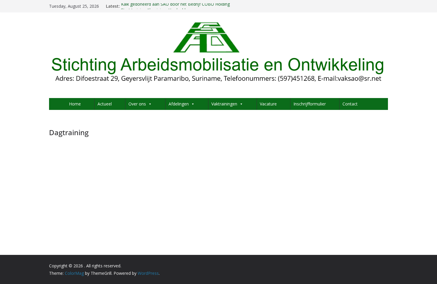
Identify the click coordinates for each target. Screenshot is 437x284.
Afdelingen (179, 104)
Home (75, 104)
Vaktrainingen (224, 104)
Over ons (137, 104)
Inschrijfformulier (309, 104)
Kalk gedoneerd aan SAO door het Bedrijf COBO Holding (175, 5)
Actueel (105, 104)
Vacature (268, 104)
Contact (350, 104)
